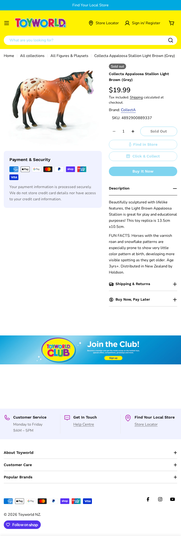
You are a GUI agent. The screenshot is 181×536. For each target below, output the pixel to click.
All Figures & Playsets (69, 55)
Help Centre (83, 424)
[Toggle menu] (6, 23)
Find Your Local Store (90, 5)
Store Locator (146, 424)
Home (9, 55)
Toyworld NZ (29, 514)
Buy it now (143, 171)
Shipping (136, 97)
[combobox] (90, 40)
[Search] (170, 40)
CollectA (128, 110)
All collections (32, 55)
